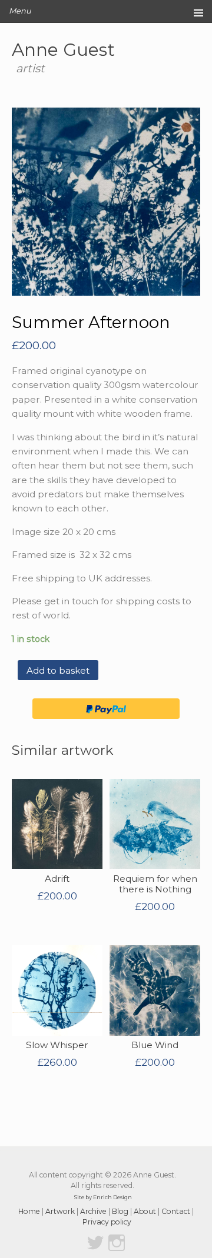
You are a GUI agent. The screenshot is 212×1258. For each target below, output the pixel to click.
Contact (175, 1211)
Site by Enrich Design (103, 1197)
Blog (120, 1211)
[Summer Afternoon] (106, 202)
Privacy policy (106, 1221)
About (145, 1211)
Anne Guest (63, 49)
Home (29, 1211)
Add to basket (58, 670)
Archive (93, 1211)
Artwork (60, 1211)
